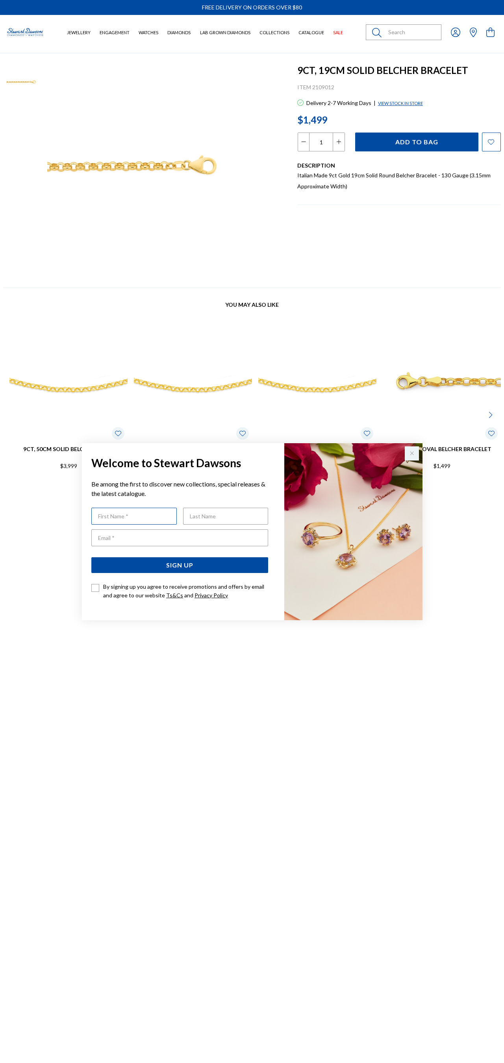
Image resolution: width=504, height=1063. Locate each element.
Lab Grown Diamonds (225, 32)
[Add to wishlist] (491, 142)
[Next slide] (491, 414)
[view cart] (490, 32)
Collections (274, 32)
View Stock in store (400, 103)
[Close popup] (412, 453)
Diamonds (179, 32)
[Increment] (339, 142)
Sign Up (179, 565)
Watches (148, 32)
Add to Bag (416, 142)
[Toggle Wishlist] (118, 433)
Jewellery (79, 32)
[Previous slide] (12, 414)
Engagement (115, 32)
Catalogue (311, 32)
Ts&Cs (174, 595)
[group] (252, 7)
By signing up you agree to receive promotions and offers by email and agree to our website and (183, 591)
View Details (38, 491)
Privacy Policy (211, 595)
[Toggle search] (378, 32)
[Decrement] (303, 142)
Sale (338, 32)
